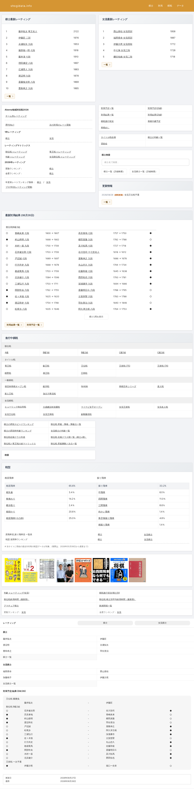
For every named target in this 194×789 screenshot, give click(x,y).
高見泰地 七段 (85, 233)
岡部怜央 (28, 750)
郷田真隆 (110, 718)
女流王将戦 (48, 414)
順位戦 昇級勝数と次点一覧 (64, 443)
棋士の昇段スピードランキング (19, 424)
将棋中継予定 (154, 121)
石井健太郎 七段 (23, 252)
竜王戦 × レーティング (60, 151)
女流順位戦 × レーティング (62, 156)
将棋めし (105, 127)
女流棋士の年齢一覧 (60, 430)
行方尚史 (28, 742)
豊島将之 (7, 651)
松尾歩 (27, 730)
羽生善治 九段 (85, 302)
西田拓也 (110, 757)
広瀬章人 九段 (25, 69)
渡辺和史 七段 (22, 302)
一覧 (9, 96)
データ (180, 5)
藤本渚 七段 (24, 56)
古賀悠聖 (110, 738)
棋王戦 (46, 373)
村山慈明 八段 (22, 239)
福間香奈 (7, 671)
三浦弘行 (28, 734)
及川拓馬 (110, 754)
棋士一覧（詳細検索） (114, 171)
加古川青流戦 (49, 393)
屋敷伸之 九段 (85, 258)
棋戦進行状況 (107, 121)
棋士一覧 (7, 657)
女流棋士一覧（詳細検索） (144, 171)
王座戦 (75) (124, 365)
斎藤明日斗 (111, 750)
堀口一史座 (111, 765)
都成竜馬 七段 (22, 271)
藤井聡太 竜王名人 (27, 31)
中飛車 (101, 492)
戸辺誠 (27, 726)
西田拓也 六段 (85, 277)
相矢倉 (9, 492)
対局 (160, 5)
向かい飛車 (104, 511)
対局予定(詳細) (155, 108)
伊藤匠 (103, 638)
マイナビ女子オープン (91, 407)
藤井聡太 (7, 638)
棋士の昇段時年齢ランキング (18, 430)
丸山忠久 (110, 742)
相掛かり (10, 511)
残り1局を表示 (96, 316)
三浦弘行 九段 (22, 283)
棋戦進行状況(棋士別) (109, 592)
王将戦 (84, 373)
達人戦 (160, 386)
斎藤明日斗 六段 (86, 290)
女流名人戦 (162, 407)
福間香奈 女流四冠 (123, 37)
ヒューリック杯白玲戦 (15, 406)
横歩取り (10, 505)
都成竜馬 (28, 746)
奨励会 (104, 143)
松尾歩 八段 (21, 309)
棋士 (151, 5)
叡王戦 (46, 365)
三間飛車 (102, 505)
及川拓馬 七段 (85, 245)
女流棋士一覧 (9, 683)
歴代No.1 (9, 125)
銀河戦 (46, 386)
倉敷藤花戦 (86, 414)
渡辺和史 (28, 722)
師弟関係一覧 (105, 605)
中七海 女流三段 (122, 50)
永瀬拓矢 (104, 645)
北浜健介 (28, 757)
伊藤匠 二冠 (24, 37)
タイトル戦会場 (108, 137)
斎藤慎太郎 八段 (26, 82)
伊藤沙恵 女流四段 (123, 44)
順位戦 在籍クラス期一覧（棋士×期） (69, 437)
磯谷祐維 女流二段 (123, 56)
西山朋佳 (104, 671)
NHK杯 (84, 386)
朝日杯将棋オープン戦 (15, 386)
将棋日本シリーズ (127, 386)
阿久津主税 (111, 730)
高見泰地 (28, 714)
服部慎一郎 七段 (26, 50)
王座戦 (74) (162, 365)
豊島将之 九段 (25, 88)
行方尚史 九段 (22, 264)
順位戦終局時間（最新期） (16, 599)
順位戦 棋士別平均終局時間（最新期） (117, 599)
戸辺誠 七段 (21, 258)
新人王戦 (9, 393)
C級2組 (160, 352)
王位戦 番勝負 (12, 698)
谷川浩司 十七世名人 (88, 252)
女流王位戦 (10, 414)
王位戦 (84, 365)
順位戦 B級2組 (13, 706)
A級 (6, 352)
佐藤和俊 (110, 746)
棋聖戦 (8, 373)
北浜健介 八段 (22, 277)
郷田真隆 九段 (85, 239)
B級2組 (84, 352)
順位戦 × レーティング (16, 151)
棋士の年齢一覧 (155, 137)
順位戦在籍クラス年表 (14, 437)
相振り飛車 (104, 524)
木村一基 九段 (22, 245)
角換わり (10, 498)
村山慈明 (28, 718)
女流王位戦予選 (131, 194)
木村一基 (28, 754)
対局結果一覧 (107, 114)
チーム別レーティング (16, 116)
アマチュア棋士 (11, 605)
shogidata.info (21, 5)
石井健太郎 (29, 710)
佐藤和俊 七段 (85, 271)
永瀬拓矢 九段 (25, 44)
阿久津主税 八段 (86, 309)
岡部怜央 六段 (22, 290)
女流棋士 (148, 534)
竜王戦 (8, 365)
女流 (51, 138)
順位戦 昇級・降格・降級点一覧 (66, 424)
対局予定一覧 (107, 108)
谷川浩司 (110, 710)
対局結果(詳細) (155, 114)
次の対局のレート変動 (60, 125)
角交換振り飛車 (106, 518)
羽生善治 (104, 651)
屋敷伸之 (110, 726)
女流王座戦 (124, 407)
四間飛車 (102, 498)
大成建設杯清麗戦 (51, 407)
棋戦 (169, 5)
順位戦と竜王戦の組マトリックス (20, 443)
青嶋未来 (110, 714)
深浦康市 (110, 734)
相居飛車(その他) (15, 518)
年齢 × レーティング (15, 156)
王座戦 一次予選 (14, 761)
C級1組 (122, 352)
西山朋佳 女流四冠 (123, 31)
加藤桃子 (7, 677)
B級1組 (46, 352)
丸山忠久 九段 (85, 264)
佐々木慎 (28, 738)
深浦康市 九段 (85, 283)
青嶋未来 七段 (22, 233)
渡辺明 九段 (24, 75)
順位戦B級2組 (13, 227)
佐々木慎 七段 (22, 296)
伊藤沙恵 (104, 677)
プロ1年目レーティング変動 (19, 187)
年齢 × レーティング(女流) (16, 592)
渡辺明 (6, 645)
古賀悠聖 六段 (85, 296)
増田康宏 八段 (25, 63)
